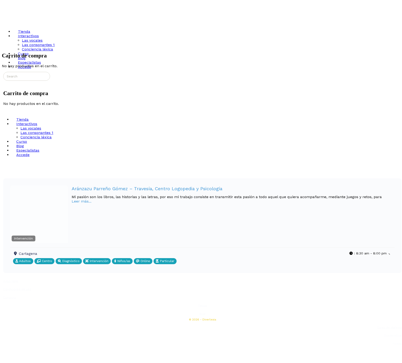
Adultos (24, 261)
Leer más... (81, 201)
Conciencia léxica (36, 137)
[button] (369, 253)
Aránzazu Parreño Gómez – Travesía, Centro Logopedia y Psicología (147, 188)
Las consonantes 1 (36, 132)
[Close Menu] (4, 111)
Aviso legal (10, 281)
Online (144, 261)
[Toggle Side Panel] (5, 4)
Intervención (23, 238)
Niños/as (123, 261)
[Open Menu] (4, 22)
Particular (166, 261)
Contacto (9, 297)
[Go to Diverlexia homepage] (19, 21)
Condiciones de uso (17, 289)
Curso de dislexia (389, 327)
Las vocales (30, 128)
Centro (46, 261)
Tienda (202, 305)
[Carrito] (5, 83)
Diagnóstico (70, 261)
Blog (202, 313)
